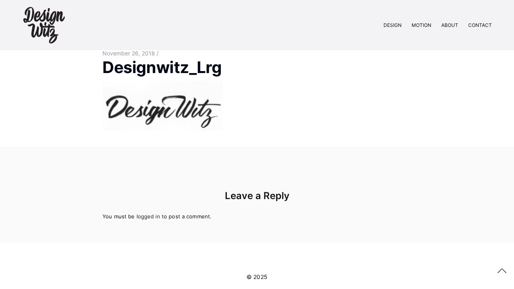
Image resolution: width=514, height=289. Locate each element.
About (449, 25)
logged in (148, 216)
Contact (480, 25)
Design (392, 25)
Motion (421, 25)
